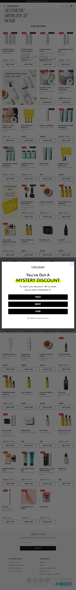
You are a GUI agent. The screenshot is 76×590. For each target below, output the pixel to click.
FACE (38, 297)
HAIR (38, 311)
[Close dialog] (71, 264)
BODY (38, 304)
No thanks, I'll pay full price (37, 318)
